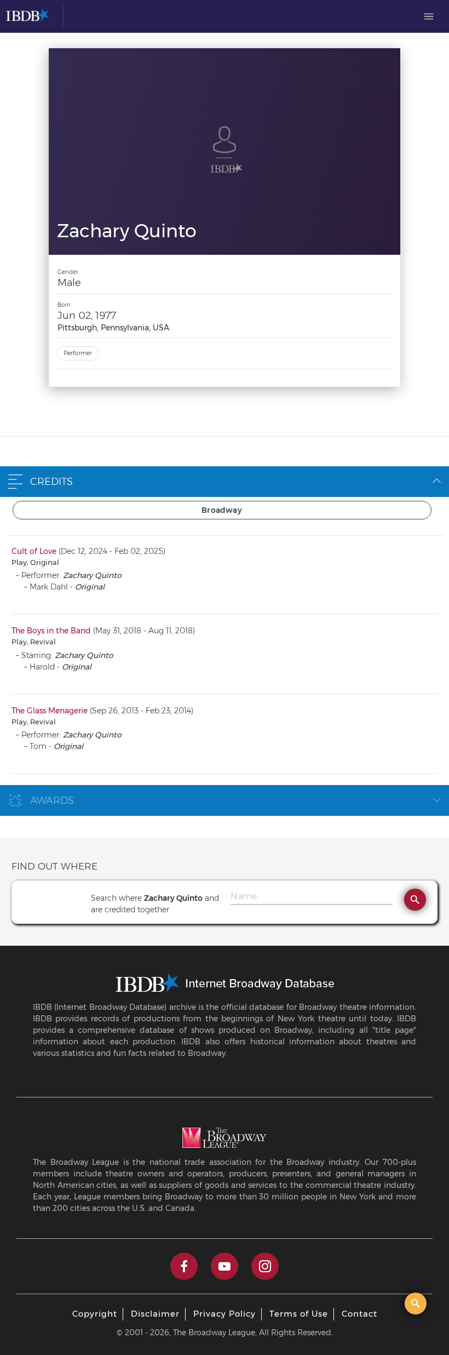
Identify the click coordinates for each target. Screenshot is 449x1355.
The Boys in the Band (51, 631)
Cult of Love (33, 551)
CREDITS (51, 482)
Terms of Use (298, 1313)
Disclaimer (155, 1313)
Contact (359, 1313)
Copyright (94, 1313)
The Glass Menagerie (49, 711)
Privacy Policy (224, 1313)
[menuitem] (429, 16)
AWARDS (52, 800)
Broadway (222, 510)
